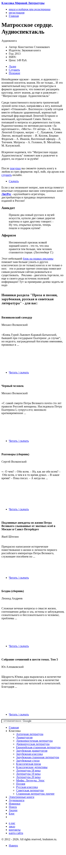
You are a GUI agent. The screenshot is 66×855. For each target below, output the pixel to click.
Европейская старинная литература (38, 747)
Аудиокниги (16, 800)
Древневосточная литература (34, 740)
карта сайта (16, 833)
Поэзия (20, 783)
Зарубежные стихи (28, 760)
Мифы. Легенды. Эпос (30, 780)
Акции (13, 810)
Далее (12, 66)
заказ (12, 826)
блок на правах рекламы (38, 258)
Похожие (14, 73)
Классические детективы (31, 767)
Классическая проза (28, 763)
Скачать (14, 181)
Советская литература (30, 790)
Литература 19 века (28, 773)
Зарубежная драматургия (31, 750)
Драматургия (24, 737)
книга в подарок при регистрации (29, 9)
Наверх (13, 845)
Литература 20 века (28, 777)
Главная (14, 727)
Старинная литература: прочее (35, 793)
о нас (12, 823)
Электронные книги (21, 797)
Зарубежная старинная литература (37, 757)
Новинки (14, 803)
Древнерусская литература (33, 744)
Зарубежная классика (29, 754)
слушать (6, 175)
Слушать (14, 69)
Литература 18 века (28, 770)
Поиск (13, 806)
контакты (15, 829)
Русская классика (27, 787)
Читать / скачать (19, 372)
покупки (15, 168)
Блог (12, 813)
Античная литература (29, 734)
